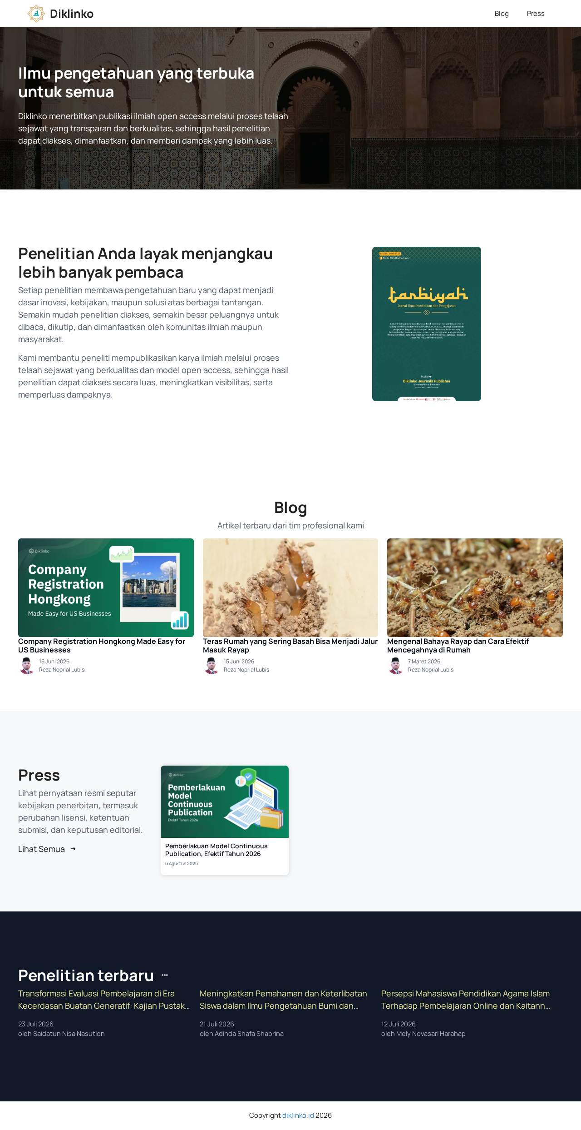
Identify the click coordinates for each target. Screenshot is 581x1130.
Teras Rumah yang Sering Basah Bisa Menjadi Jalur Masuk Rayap (290, 645)
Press (536, 13)
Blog (502, 13)
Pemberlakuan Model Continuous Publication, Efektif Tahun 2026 (216, 849)
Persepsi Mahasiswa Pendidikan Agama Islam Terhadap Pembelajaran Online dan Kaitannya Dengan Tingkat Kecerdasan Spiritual (467, 1000)
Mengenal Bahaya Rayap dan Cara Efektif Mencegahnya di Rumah (458, 645)
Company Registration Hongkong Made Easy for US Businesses (101, 645)
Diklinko (72, 13)
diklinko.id (298, 1115)
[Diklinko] (36, 13)
